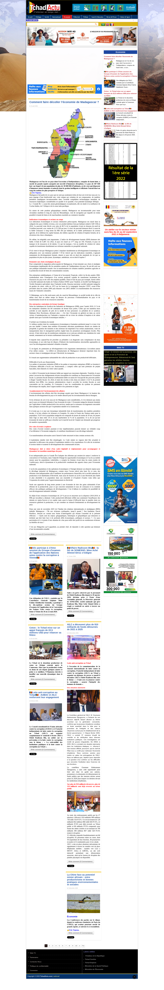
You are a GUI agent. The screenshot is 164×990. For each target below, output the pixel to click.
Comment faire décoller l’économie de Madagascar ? (64, 102)
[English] (108, 25)
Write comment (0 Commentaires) (43, 534)
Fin (83, 946)
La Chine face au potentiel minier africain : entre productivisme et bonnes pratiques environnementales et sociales (82, 880)
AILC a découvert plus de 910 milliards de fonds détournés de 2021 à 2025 (82, 627)
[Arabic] (103, 25)
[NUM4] (121, 595)
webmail (56, 976)
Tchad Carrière (90, 959)
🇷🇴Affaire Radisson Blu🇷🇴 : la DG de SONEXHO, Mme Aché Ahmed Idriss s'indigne (83, 550)
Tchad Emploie (90, 962)
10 (76, 946)
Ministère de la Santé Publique (96, 966)
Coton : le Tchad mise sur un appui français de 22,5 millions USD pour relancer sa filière (45, 631)
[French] (112, 25)
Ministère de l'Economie (94, 969)
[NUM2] (121, 560)
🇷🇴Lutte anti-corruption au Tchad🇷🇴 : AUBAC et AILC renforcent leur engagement (44, 695)
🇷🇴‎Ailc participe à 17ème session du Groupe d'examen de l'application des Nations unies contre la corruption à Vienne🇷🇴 (44, 553)
